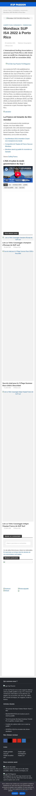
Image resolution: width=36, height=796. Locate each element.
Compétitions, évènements (19, 10)
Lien (4, 757)
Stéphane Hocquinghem (24, 43)
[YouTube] (15, 741)
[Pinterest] (19, 741)
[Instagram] (10, 741)
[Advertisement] (18, 210)
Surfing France (12, 156)
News (9, 10)
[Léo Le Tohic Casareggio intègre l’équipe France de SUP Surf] (18, 456)
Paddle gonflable (8, 751)
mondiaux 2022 (17, 184)
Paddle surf (21, 755)
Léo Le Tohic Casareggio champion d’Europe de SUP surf (17, 244)
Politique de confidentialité (20, 790)
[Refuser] (34, 789)
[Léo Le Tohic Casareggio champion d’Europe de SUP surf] (18, 238)
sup (16, 187)
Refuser (22, 793)
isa (10, 184)
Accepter (14, 793)
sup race (21, 187)
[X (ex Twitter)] (28, 741)
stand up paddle (8, 187)
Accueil (5, 10)
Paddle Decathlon (8, 755)
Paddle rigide (21, 751)
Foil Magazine (22, 753)
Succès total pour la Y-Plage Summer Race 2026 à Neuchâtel (17, 384)
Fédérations (27, 25)
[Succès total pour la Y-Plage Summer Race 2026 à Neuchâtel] (18, 315)
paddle (25, 184)
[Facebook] (5, 741)
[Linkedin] (24, 741)
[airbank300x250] (18, 573)
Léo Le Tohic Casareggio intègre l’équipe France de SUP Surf (16, 525)
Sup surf (5, 753)
